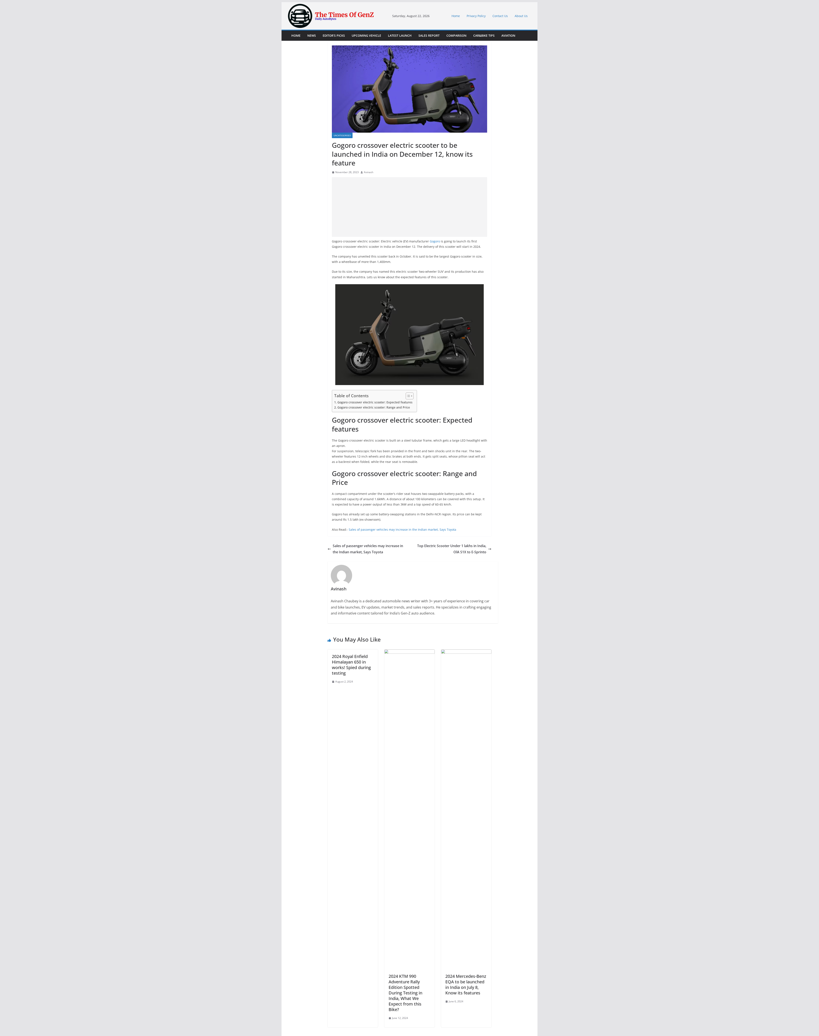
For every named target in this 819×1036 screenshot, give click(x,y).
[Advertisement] (409, 207)
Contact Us (500, 16)
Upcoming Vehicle (366, 35)
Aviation (508, 35)
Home (456, 16)
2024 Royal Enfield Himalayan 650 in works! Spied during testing (351, 664)
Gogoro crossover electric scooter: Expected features (374, 402)
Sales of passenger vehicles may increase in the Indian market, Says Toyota (402, 529)
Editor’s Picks (334, 35)
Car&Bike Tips (484, 35)
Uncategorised (342, 135)
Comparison (456, 35)
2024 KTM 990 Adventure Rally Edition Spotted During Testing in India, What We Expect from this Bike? (405, 992)
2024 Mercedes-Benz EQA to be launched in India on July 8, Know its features (465, 984)
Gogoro (435, 241)
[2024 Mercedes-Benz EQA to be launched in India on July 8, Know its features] (466, 652)
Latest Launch (400, 35)
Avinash (368, 172)
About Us (521, 16)
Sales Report (429, 35)
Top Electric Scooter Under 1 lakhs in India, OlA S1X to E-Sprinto (451, 548)
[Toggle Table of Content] (407, 396)
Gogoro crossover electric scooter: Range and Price (373, 407)
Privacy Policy (476, 16)
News (311, 35)
